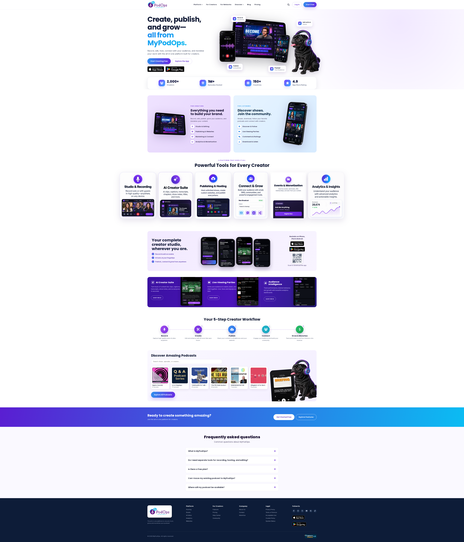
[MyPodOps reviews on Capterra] (310, 536)
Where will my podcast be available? (206, 487)
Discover (238, 4)
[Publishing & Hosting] (213, 195)
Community (216, 518)
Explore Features (306, 417)
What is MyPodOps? (198, 451)
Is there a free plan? (198, 469)
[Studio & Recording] (138, 195)
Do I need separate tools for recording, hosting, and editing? (218, 460)
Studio (188, 512)
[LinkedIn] (310, 511)
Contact (241, 512)
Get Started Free (283, 417)
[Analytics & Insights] (326, 195)
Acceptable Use (271, 515)
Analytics (189, 518)
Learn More (157, 298)
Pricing (257, 4)
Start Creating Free (159, 61)
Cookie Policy (270, 518)
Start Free (310, 4)
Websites (189, 521)
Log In (297, 4)
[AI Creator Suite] (175, 195)
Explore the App (182, 61)
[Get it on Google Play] (175, 69)
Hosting (188, 509)
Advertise (242, 515)
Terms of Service (271, 512)
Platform (197, 4)
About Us (242, 509)
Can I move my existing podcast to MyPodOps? (211, 478)
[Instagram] (298, 511)
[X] (302, 511)
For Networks (225, 4)
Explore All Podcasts (163, 394)
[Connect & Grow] (250, 195)
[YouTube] (306, 511)
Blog (249, 4)
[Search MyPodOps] (288, 4)
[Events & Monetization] (288, 195)
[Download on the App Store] (155, 69)
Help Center (217, 515)
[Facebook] (293, 511)
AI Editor (189, 515)
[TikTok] (315, 511)
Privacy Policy (270, 509)
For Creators (211, 4)
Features (216, 509)
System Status (270, 521)
